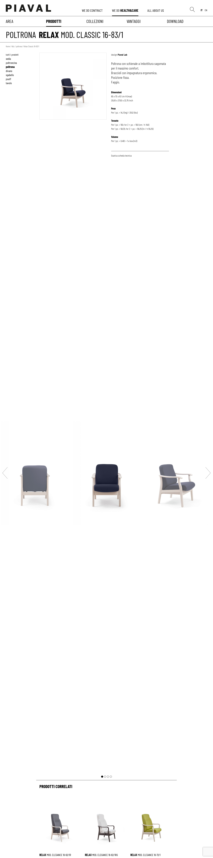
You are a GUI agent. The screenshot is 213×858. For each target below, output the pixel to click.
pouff (8, 79)
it (201, 10)
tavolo (9, 83)
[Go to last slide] (5, 473)
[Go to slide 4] (111, 777)
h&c (13, 46)
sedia (8, 58)
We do (92, 10)
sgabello (10, 75)
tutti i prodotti (12, 54)
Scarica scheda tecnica (121, 155)
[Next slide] (208, 473)
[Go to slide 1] (102, 777)
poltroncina (11, 62)
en (206, 10)
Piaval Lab (122, 54)
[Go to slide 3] (108, 777)
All (156, 10)
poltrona (21, 34)
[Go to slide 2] (105, 777)
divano (9, 71)
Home (8, 46)
